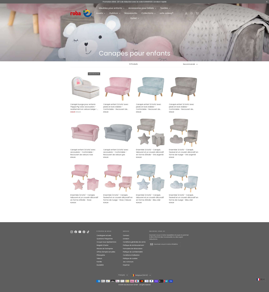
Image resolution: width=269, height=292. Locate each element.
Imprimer (126, 265)
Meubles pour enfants (111, 8)
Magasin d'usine (102, 245)
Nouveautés (130, 13)
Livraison (126, 239)
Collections (147, 13)
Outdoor (114, 13)
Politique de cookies (130, 258)
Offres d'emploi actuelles (106, 252)
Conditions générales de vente (134, 242)
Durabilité (100, 265)
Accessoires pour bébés (141, 8)
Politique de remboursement (133, 245)
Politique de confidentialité (133, 252)
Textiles (164, 8)
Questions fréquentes (105, 239)
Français (121, 275)
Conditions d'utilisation (131, 255)
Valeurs (99, 258)
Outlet (133, 18)
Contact (126, 235)
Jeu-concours (128, 262)
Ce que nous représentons (106, 242)
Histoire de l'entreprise (105, 249)
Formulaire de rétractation (132, 249)
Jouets (100, 13)
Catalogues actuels (104, 235)
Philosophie (101, 255)
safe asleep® (166, 13)
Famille (99, 262)
